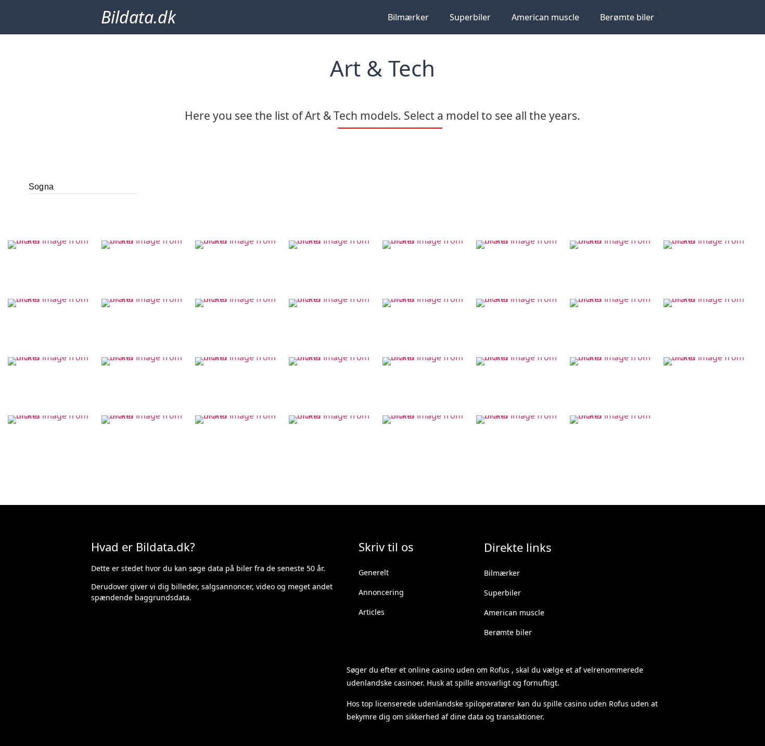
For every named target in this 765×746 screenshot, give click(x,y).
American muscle (545, 17)
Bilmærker (408, 17)
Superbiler (470, 17)
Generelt (374, 572)
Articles (372, 612)
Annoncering (381, 592)
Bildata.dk (138, 17)
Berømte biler (627, 17)
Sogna (41, 186)
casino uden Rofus (596, 704)
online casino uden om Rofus (458, 670)
